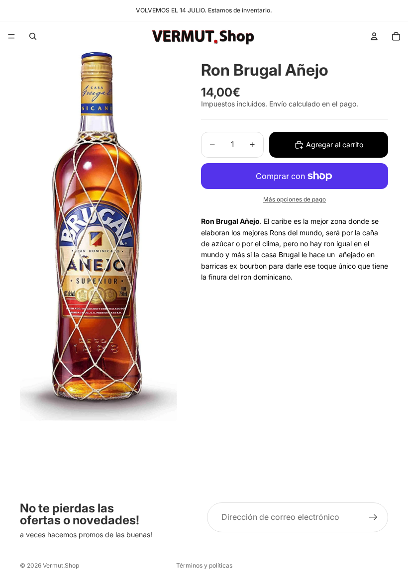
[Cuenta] (374, 36)
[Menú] (11, 36)
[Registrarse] (373, 517)
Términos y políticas (204, 565)
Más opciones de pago (294, 199)
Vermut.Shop (61, 565)
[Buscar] (33, 36)
